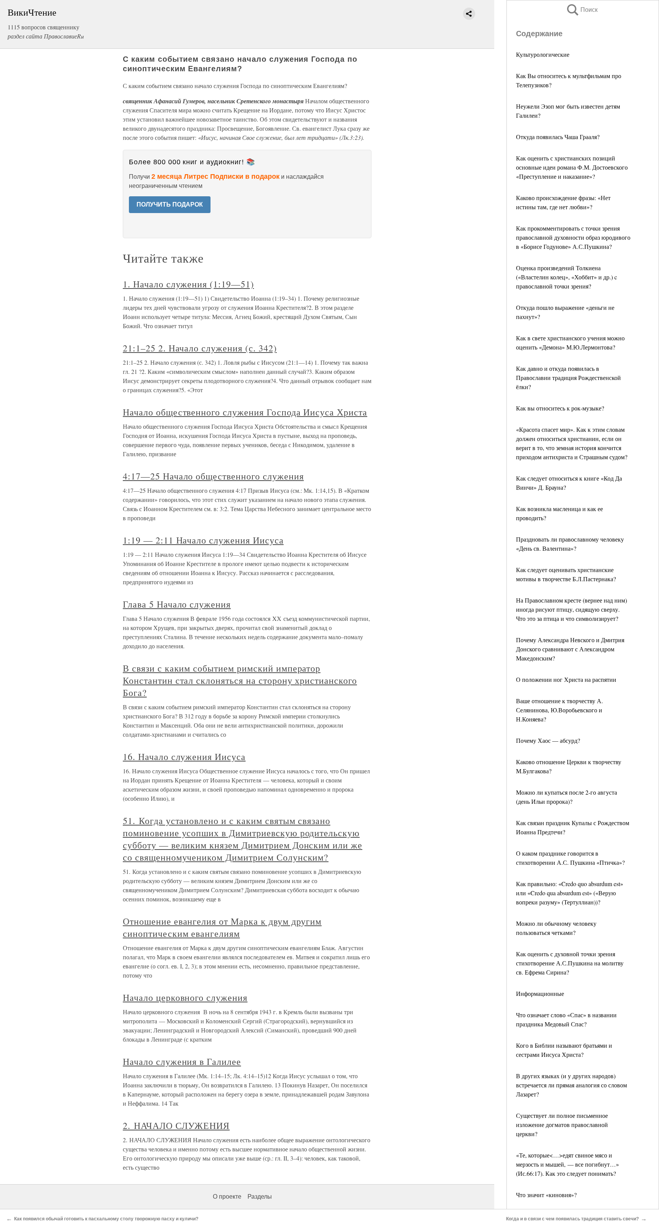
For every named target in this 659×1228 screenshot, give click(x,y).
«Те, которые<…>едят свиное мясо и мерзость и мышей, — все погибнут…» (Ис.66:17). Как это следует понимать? (567, 1164)
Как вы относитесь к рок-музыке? (560, 408)
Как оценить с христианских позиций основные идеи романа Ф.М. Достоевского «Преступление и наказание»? (572, 167)
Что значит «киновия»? (546, 1195)
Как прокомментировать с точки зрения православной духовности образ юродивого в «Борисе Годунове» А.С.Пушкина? (573, 237)
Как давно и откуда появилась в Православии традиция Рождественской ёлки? (568, 377)
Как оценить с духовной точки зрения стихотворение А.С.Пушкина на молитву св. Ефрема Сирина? (570, 963)
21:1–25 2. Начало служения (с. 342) (200, 348)
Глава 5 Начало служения (177, 604)
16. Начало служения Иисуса (184, 756)
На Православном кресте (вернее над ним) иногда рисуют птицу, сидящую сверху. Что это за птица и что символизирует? (571, 609)
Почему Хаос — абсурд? (548, 740)
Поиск (581, 9)
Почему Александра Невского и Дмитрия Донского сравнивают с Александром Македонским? (570, 649)
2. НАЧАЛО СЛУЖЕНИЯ (176, 1125)
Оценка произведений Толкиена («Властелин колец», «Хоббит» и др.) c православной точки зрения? (566, 277)
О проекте (227, 1196)
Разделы (260, 1196)
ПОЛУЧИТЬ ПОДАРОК (170, 204)
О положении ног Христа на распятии (566, 679)
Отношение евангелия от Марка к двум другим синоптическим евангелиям (222, 927)
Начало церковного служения (185, 997)
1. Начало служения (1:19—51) (188, 284)
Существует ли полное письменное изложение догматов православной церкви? (562, 1124)
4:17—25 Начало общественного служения (213, 476)
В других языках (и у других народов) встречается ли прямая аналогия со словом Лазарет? (571, 1085)
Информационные (540, 993)
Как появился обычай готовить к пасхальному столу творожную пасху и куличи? (106, 1219)
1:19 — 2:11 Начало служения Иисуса (203, 540)
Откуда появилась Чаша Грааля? (558, 137)
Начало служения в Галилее (182, 1061)
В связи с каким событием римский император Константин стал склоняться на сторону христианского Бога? (240, 680)
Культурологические (542, 54)
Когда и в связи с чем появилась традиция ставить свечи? (572, 1219)
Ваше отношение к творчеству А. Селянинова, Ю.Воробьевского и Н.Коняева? (559, 710)
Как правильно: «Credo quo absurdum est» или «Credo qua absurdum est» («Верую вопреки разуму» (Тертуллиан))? (569, 893)
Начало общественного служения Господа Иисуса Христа (245, 412)
